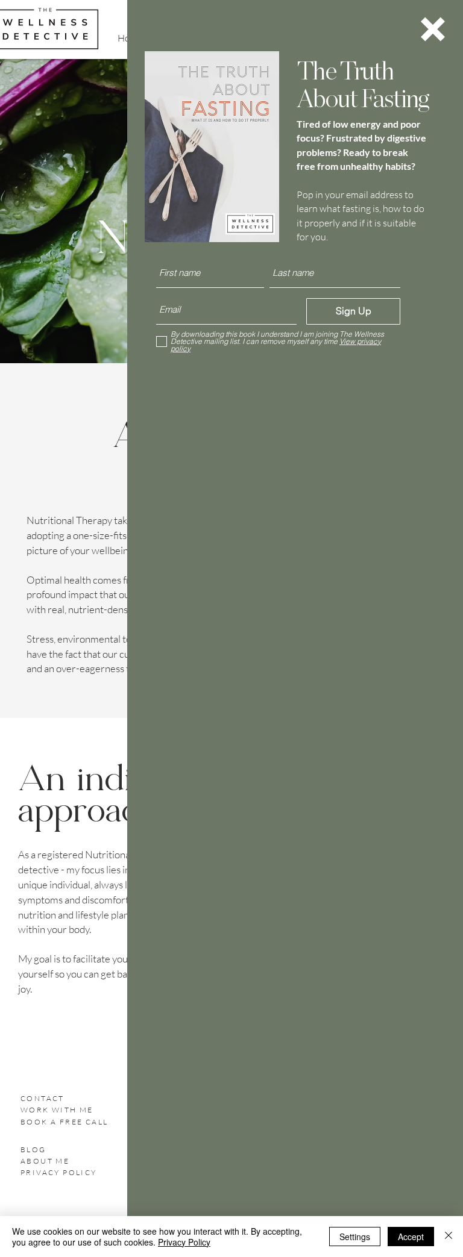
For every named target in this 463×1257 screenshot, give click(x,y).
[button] (433, 29)
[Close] (448, 1236)
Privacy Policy (184, 1242)
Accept (411, 1236)
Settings (354, 1236)
